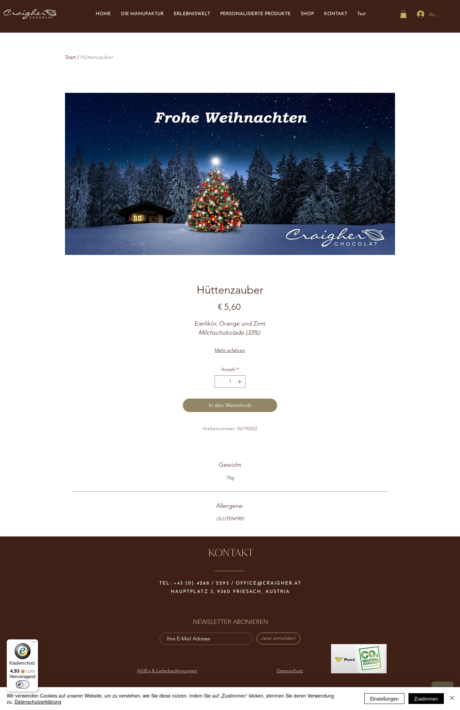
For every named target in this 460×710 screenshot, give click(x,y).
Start (70, 57)
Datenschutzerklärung (37, 701)
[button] (403, 14)
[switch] (22, 684)
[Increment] (240, 381)
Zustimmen (426, 698)
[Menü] (34, 643)
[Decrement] (220, 381)
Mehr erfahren (230, 350)
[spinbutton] (230, 381)
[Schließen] (452, 699)
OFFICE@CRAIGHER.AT (268, 583)
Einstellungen (384, 698)
